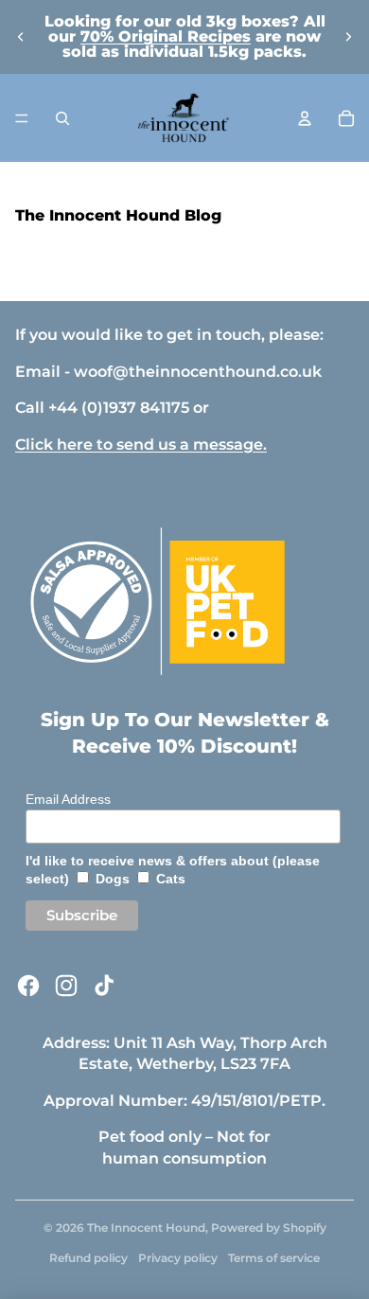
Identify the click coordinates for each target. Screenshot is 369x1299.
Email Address (68, 799)
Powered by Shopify (268, 1227)
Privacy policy (178, 1258)
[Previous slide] (21, 37)
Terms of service (274, 1258)
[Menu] (22, 118)
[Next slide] (348, 37)
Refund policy (88, 1258)
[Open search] (62, 118)
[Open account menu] (304, 118)
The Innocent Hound (146, 1227)
